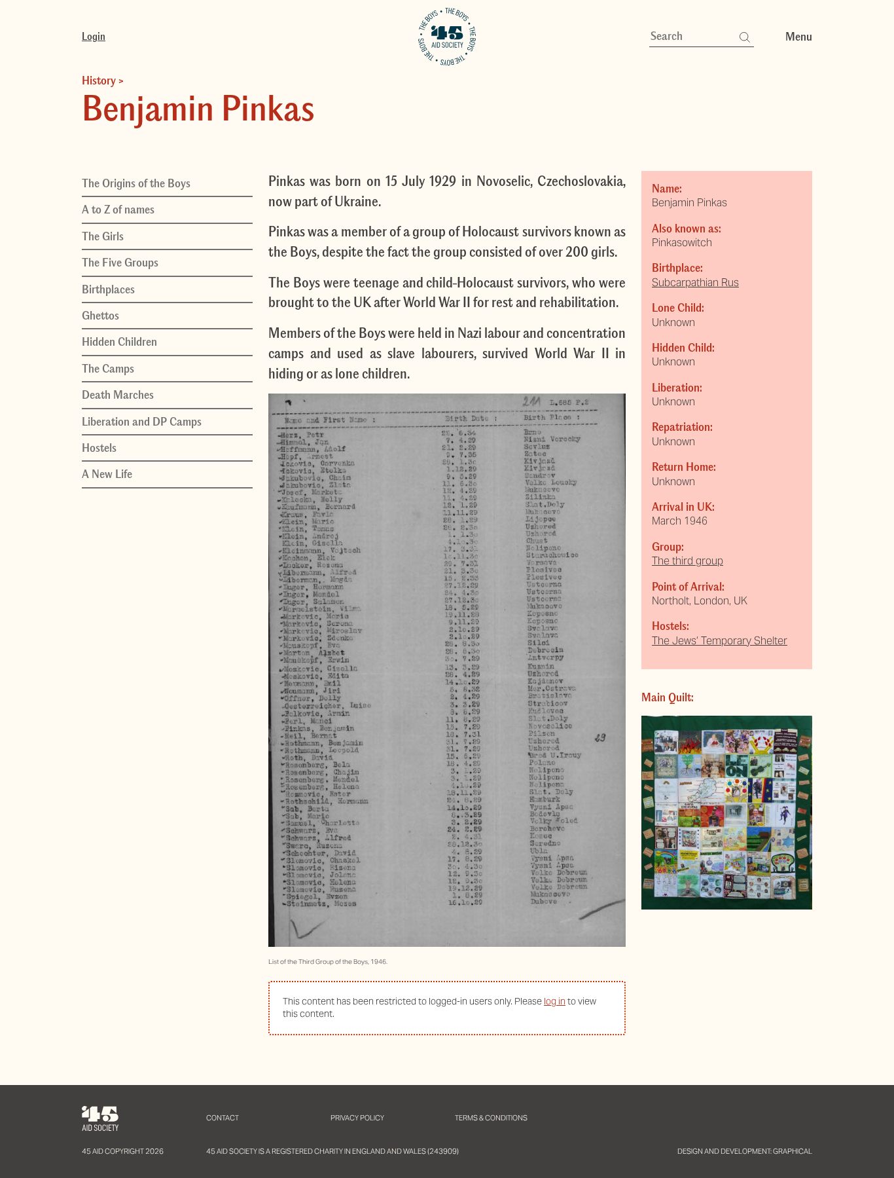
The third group (687, 561)
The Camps (108, 368)
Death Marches (118, 395)
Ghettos (100, 315)
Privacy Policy (357, 1117)
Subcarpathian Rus (695, 282)
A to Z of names (118, 209)
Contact (222, 1117)
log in (554, 1001)
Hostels (99, 448)
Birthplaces (108, 289)
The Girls (103, 236)
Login (93, 36)
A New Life (107, 474)
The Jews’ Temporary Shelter (719, 641)
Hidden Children (119, 342)
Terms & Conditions (491, 1117)
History (99, 80)
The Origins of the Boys (136, 183)
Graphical (792, 1151)
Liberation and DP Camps (142, 421)
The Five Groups (120, 262)
